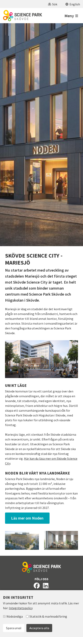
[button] (52, 4)
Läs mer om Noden (27, 518)
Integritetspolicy (21, 608)
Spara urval (13, 628)
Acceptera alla (39, 628)
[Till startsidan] (22, 15)
